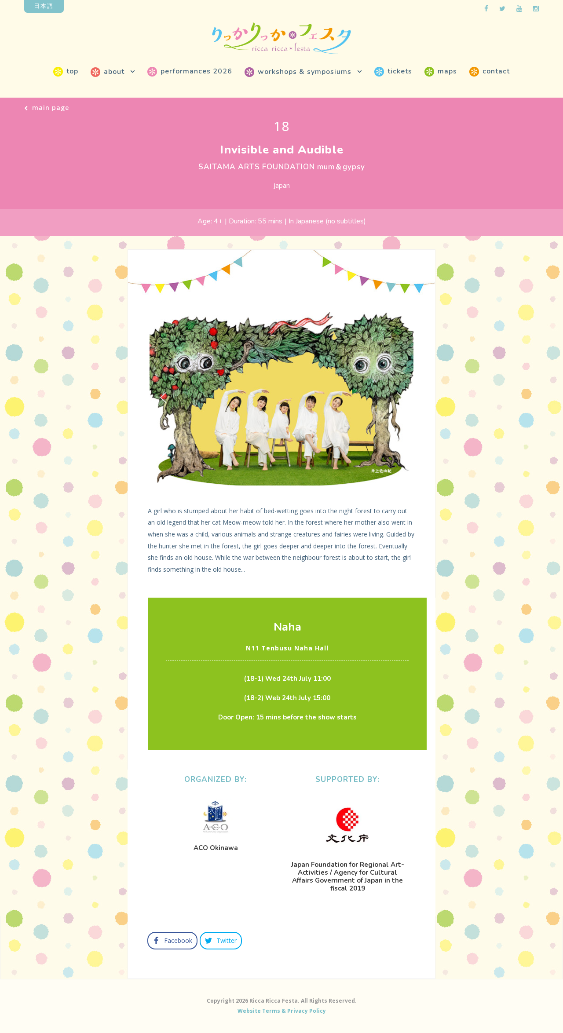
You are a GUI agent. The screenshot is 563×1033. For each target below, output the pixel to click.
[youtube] (519, 8)
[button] (163, 398)
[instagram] (536, 8)
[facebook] (486, 8)
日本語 (44, 6)
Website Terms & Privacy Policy (282, 1011)
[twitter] (502, 8)
